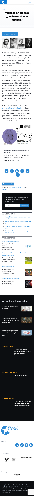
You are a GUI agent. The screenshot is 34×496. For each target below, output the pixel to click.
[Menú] (30, 2)
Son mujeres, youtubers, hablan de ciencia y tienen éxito (10, 333)
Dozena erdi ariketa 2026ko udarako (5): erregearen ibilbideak (22, 352)
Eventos (4, 189)
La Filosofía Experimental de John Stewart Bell (18, 221)
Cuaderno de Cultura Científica (15, 489)
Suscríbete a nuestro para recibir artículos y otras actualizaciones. (16, 199)
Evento (4, 9)
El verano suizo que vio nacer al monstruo (16, 224)
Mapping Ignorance (9, 398)
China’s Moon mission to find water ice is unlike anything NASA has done (22, 403)
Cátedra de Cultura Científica (16, 485)
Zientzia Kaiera (7, 347)
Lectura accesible (10, 34)
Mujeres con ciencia (9, 372)
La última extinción (20, 375)
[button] (6, 171)
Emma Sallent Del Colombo (12, 108)
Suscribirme (24, 205)
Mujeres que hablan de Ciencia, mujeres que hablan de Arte (10, 320)
